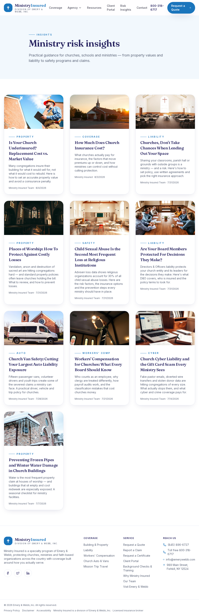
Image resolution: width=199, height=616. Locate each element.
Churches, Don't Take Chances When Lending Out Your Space (162, 148)
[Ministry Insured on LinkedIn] (28, 573)
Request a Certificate (136, 555)
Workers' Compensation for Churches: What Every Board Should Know (98, 364)
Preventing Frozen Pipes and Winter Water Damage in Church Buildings (33, 465)
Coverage (55, 7)
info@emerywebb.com (180, 559)
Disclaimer (28, 610)
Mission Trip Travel (96, 566)
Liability (88, 550)
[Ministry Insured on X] (18, 573)
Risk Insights (125, 7)
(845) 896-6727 (178, 544)
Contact (142, 7)
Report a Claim (132, 550)
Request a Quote (178, 7)
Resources (94, 7)
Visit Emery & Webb (135, 586)
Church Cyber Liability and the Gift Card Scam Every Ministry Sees (164, 364)
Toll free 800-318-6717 (179, 552)
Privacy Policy (12, 610)
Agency (73, 7)
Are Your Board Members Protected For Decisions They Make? (163, 254)
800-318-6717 (157, 7)
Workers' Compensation (99, 555)
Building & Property (96, 544)
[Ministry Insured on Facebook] (8, 573)
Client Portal (111, 7)
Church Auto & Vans (96, 561)
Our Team (129, 581)
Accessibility (44, 610)
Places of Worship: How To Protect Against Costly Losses (33, 254)
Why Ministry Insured (136, 575)
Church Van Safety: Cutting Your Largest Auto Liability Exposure (33, 364)
